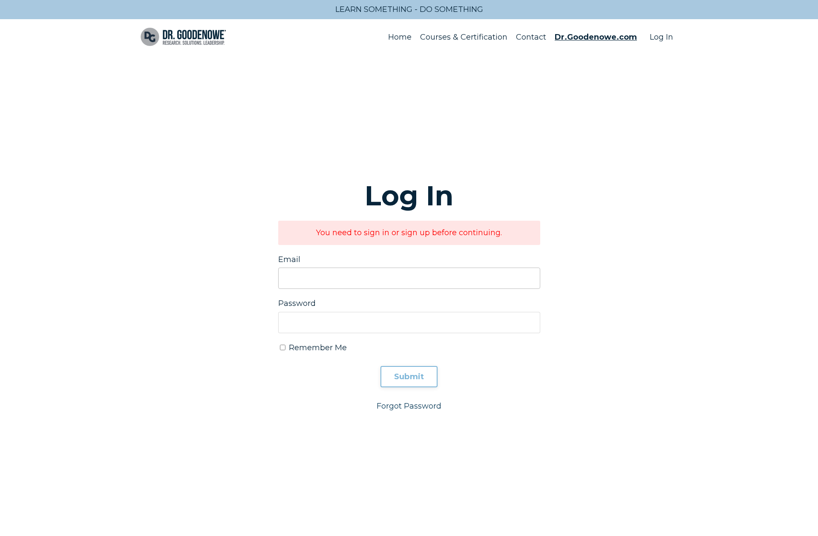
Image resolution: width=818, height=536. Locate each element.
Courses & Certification (463, 37)
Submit (409, 376)
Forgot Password (409, 406)
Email (289, 259)
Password (297, 303)
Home (400, 37)
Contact (531, 37)
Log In (661, 37)
